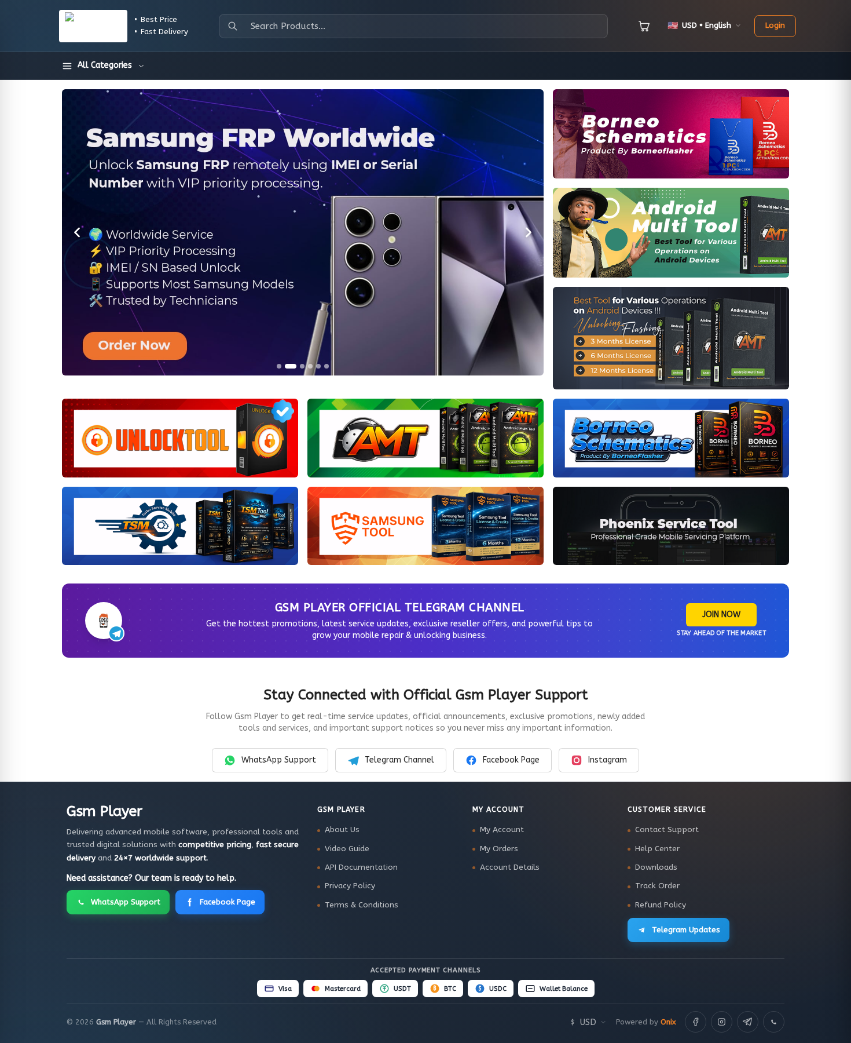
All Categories (105, 65)
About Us (342, 829)
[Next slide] (528, 232)
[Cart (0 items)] (644, 26)
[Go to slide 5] (318, 366)
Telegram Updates (686, 929)
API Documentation (361, 867)
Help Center (657, 849)
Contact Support (667, 829)
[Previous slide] (77, 232)
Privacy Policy (350, 886)
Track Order (657, 886)
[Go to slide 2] (290, 366)
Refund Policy (660, 905)
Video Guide (347, 849)
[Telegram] (747, 1022)
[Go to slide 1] (279, 366)
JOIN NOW (721, 614)
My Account (502, 829)
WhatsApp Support (278, 760)
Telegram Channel (399, 760)
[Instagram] (721, 1022)
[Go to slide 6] (326, 366)
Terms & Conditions (361, 905)
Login (775, 25)
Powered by (646, 1022)
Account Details (510, 867)
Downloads (656, 867)
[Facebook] (695, 1022)
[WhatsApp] (773, 1022)
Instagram (607, 760)
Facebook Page (511, 760)
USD (588, 1022)
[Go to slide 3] (302, 366)
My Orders (499, 849)
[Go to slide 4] (310, 366)
